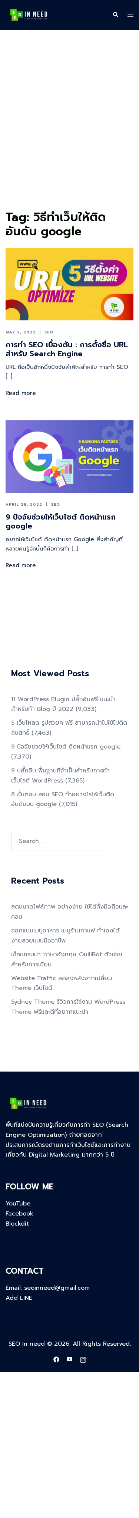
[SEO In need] (29, 14)
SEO (48, 332)
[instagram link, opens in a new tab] (83, 1359)
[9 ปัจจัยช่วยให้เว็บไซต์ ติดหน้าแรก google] (69, 456)
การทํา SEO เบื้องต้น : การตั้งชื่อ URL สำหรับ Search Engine (67, 349)
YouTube (18, 1203)
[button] (115, 15)
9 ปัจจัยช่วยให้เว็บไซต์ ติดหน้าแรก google (61, 521)
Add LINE (19, 1297)
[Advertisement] (69, 134)
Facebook (19, 1213)
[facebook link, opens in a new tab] (56, 1359)
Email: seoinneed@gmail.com (48, 1287)
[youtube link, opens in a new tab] (70, 1359)
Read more (21, 393)
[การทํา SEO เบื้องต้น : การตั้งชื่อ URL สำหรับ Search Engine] (69, 283)
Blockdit (17, 1223)
